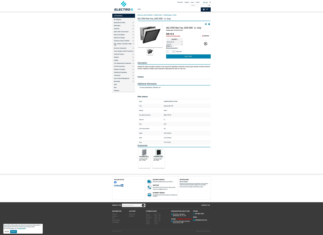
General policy (116, 220)
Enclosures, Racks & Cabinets (121, 41)
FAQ (113, 218)
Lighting (116, 60)
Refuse (7, 231)
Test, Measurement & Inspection (122, 63)
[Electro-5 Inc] (123, 11)
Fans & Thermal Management (121, 78)
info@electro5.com (162, 189)
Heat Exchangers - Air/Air (170, 15)
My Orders (131, 216)
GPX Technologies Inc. (206, 231)
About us (114, 214)
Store (139, 9)
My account (132, 214)
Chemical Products (119, 54)
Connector (116, 28)
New (115, 87)
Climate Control (158, 15)
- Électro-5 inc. (118, 231)
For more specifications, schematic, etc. (150, 87)
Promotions (180, 2)
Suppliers (187, 2)
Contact (197, 2)
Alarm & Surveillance (119, 34)
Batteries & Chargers (119, 38)
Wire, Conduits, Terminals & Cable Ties (122, 44)
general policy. (22, 228)
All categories (117, 19)
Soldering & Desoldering (120, 72)
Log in (206, 2)
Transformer (117, 75)
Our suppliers (115, 222)
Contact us (205, 205)
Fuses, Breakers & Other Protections (123, 51)
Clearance (116, 90)
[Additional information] (209, 24)
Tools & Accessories (119, 66)
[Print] (206, 24)
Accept (13, 231)
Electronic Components (120, 48)
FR (210, 2)
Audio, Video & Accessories (121, 31)
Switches (116, 57)
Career (192, 2)
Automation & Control (119, 22)
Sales (115, 84)
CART (207, 9)
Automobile (117, 81)
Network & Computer (119, 69)
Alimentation (117, 25)
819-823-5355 (199, 213)
